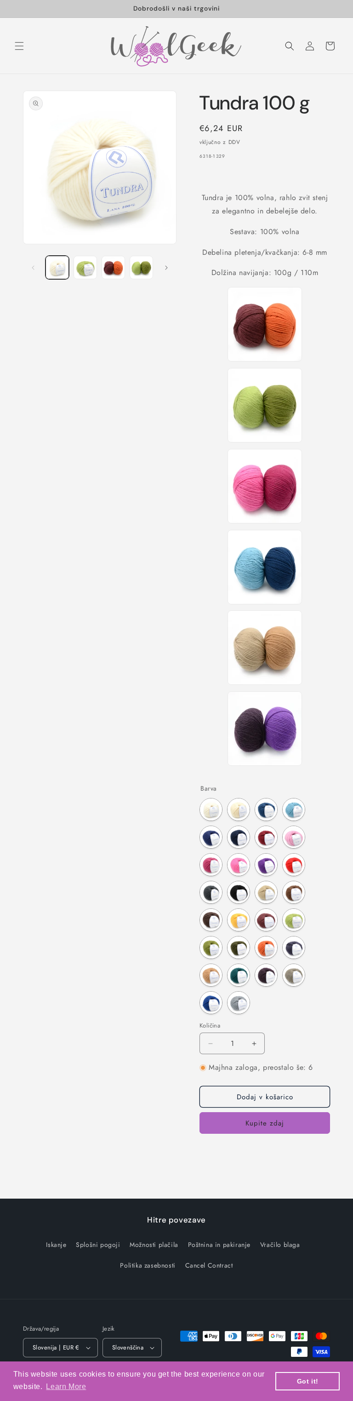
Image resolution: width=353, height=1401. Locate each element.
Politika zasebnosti (147, 1265)
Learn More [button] (66, 1386)
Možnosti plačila (154, 1244)
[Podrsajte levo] (33, 268)
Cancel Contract (209, 1265)
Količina (209, 1025)
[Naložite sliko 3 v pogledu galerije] (113, 267)
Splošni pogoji (98, 1244)
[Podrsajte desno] (166, 268)
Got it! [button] (308, 1381)
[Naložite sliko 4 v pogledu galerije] (141, 267)
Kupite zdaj (264, 1123)
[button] (19, 46)
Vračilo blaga (280, 1244)
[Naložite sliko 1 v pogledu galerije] (57, 267)
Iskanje (56, 1244)
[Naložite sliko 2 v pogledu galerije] (85, 267)
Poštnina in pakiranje (219, 1244)
